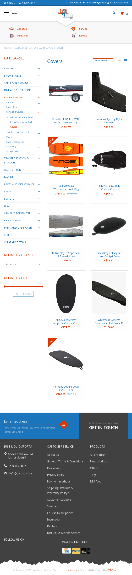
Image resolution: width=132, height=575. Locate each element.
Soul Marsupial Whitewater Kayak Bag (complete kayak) (66, 187)
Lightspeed (72, 570)
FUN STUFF (10, 198)
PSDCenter (113, 570)
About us (53, 455)
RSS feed (95, 481)
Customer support (59, 499)
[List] (125, 60)
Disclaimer (53, 468)
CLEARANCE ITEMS (15, 242)
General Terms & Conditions (65, 461)
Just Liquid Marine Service (63, 533)
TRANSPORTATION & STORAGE (16, 160)
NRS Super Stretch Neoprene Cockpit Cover (66, 321)
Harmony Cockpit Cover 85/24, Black (66, 388)
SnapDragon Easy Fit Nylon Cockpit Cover (109, 254)
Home (7, 47)
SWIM (7, 191)
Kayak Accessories (15, 141)
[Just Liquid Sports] (66, 13)
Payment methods (58, 481)
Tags (93, 475)
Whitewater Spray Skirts (21, 117)
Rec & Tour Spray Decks (21, 122)
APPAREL (9, 68)
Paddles (10, 102)
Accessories (12, 151)
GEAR (7, 206)
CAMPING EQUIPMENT (17, 213)
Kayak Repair (12, 107)
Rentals (52, 526)
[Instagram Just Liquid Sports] (25, 548)
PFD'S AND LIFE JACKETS (18, 227)
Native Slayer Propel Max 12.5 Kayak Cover (66, 254)
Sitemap (52, 506)
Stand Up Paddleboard (17, 132)
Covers (60, 47)
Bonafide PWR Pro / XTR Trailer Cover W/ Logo (66, 121)
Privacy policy (55, 475)
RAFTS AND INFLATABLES (19, 184)
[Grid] (120, 60)
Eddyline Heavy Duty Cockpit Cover (109, 187)
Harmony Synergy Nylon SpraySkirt (109, 121)
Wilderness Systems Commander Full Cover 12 (109, 321)
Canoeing (11, 146)
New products (99, 461)
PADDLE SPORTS (22, 47)
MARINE (8, 177)
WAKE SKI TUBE (13, 170)
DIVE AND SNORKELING (17, 90)
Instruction (54, 519)
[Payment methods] (66, 551)
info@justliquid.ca (20, 473)
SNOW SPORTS (12, 75)
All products (97, 455)
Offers (94, 468)
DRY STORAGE (12, 220)
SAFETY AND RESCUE (16, 82)
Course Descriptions (60, 513)
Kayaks (9, 137)
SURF (7, 234)
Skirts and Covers (43, 47)
